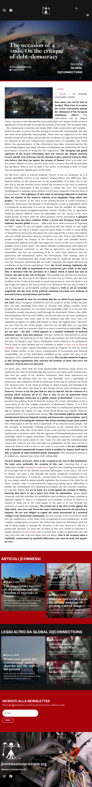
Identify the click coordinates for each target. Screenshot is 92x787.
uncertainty (30, 531)
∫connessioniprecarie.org (24, 763)
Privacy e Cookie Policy (13, 769)
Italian (60, 89)
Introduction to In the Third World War (65, 646)
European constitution (36, 467)
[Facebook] (11, 10)
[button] (88, 15)
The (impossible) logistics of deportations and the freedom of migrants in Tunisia (22, 591)
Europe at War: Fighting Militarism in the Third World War (67, 575)
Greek (63, 93)
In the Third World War (66, 672)
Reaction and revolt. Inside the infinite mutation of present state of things (68, 603)
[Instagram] (4, 10)
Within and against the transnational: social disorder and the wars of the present (22, 664)
